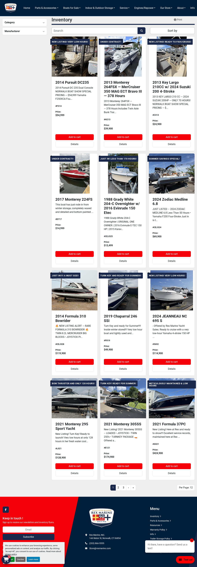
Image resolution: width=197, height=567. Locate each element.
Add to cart (74, 137)
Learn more (33, 559)
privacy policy (11, 554)
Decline (20, 559)
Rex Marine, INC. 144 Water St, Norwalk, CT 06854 (105, 536)
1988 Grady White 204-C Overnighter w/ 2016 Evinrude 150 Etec (122, 206)
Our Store (165, 7)
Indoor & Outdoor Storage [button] (99, 7)
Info (192, 7)
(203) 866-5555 (96, 543)
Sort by (172, 31)
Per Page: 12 (186, 487)
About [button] (180, 7)
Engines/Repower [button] (143, 7)
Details (74, 144)
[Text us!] (185, 560)
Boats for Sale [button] (71, 7)
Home (27, 7)
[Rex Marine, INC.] (101, 518)
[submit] (141, 30)
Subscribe (28, 536)
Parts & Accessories (45, 7)
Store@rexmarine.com (100, 548)
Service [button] (124, 7)
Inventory (154, 516)
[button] (46, 8)
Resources (155, 525)
